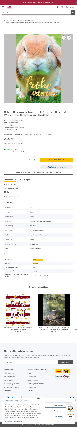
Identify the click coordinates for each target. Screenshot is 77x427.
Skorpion (35, 263)
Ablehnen (58, 417)
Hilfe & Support (9, 373)
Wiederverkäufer (9, 377)
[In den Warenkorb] (5, 33)
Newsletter (7, 391)
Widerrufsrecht (33, 380)
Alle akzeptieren (58, 405)
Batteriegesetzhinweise (36, 384)
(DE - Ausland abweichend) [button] (25, 152)
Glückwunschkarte (37, 259)
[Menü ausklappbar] (3, 6)
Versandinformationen (11, 387)
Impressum (8, 421)
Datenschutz (18, 421)
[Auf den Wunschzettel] (69, 37)
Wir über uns (8, 380)
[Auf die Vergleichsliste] (63, 37)
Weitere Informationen (53, 172)
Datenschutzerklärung (39, 355)
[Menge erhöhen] (34, 160)
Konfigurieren (58, 411)
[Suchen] (73, 12)
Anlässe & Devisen (17, 127)
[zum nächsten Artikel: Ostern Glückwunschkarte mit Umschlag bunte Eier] (71, 26)
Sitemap (31, 391)
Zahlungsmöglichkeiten (12, 384)
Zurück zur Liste (10, 20)
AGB (29, 373)
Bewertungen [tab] (24, 180)
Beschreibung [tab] (10, 180)
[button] (57, 7)
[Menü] (74, 405)
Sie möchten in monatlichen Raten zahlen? (38, 172)
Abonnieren (65, 362)
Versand (20, 143)
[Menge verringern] (6, 160)
